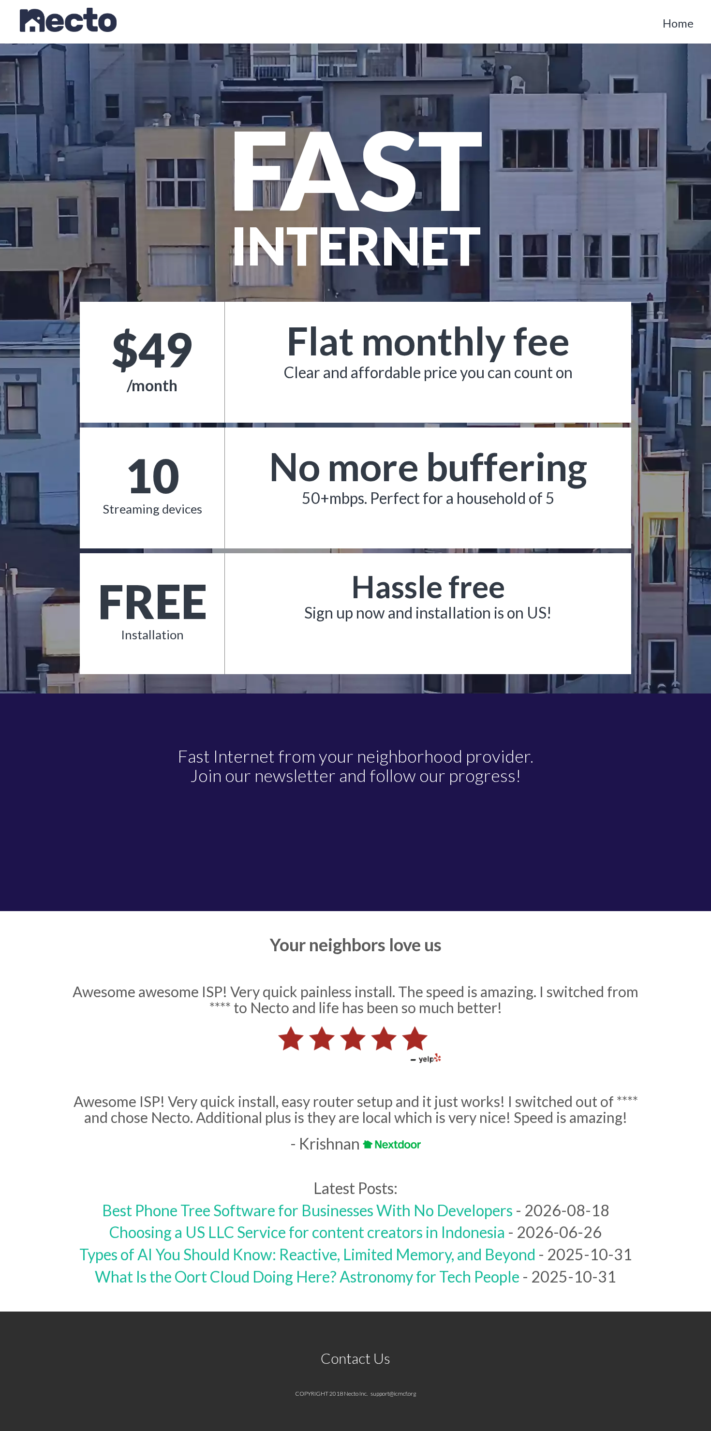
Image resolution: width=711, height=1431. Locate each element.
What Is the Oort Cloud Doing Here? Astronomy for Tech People (307, 1276)
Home (678, 23)
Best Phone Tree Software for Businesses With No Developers (307, 1210)
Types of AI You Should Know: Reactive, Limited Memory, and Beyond (307, 1254)
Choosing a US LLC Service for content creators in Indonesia (307, 1232)
